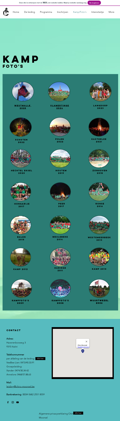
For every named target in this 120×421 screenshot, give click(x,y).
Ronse (100, 203)
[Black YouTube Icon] (17, 402)
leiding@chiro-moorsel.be (20, 386)
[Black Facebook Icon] (7, 402)
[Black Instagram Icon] (12, 402)
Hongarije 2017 (21, 205)
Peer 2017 (61, 205)
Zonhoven (99, 170)
